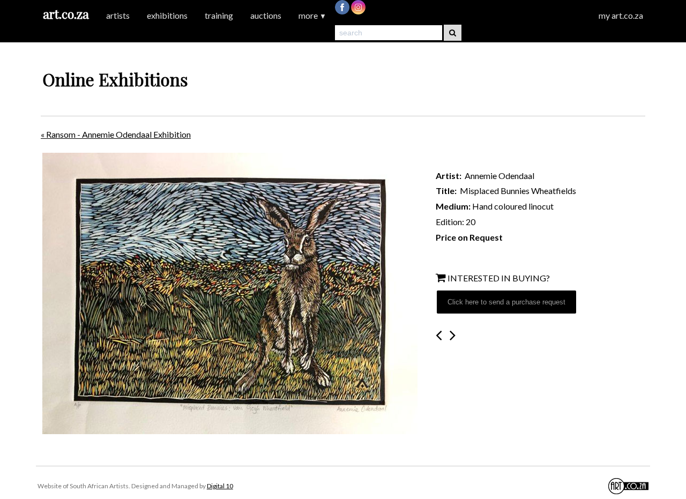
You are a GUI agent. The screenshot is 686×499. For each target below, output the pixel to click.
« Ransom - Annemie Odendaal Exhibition (116, 134)
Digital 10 (220, 486)
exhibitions (167, 15)
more (312, 15)
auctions (265, 15)
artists (118, 15)
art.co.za (66, 13)
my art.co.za (621, 15)
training (219, 15)
